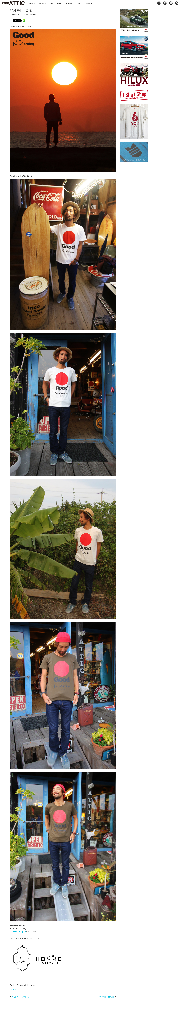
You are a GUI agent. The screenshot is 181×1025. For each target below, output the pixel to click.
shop (79, 3)
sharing (69, 3)
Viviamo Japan (19, 931)
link (88, 3)
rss (177, 3)
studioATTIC (15, 989)
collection (55, 3)
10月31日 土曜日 (106, 997)
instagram (165, 3)
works (42, 3)
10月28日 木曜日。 (21, 997)
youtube (171, 3)
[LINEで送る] (24, 20)
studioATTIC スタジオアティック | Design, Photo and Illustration (13, 3)
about (32, 3)
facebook (159, 3)
